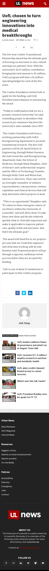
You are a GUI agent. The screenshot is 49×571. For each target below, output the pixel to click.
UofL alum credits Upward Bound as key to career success (30, 371)
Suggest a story (8, 450)
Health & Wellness (6, 361)
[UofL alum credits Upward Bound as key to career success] (9, 371)
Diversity (5, 482)
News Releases (8, 426)
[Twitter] (35, 563)
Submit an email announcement (16, 454)
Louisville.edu (33, 541)
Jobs (3, 490)
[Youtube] (43, 563)
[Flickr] (13, 563)
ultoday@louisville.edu (30, 547)
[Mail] (28, 563)
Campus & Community (7, 347)
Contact (5, 494)
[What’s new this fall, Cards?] (9, 384)
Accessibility (7, 478)
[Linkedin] (21, 563)
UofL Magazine (8, 430)
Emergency (6, 486)
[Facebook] (6, 563)
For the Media (7, 462)
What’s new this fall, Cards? (31, 381)
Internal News (8, 434)
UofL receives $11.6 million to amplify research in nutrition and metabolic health (32, 358)
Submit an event (9, 458)
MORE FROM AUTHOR (27, 335)
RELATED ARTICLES (10, 335)
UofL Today (9, 40)
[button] (45, 3)
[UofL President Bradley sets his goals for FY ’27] (9, 397)
